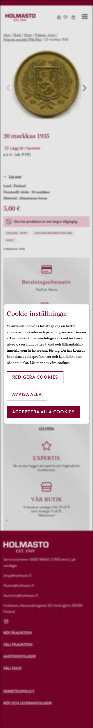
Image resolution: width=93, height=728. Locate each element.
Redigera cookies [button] (35, 377)
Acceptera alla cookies (43, 412)
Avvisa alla (27, 394)
